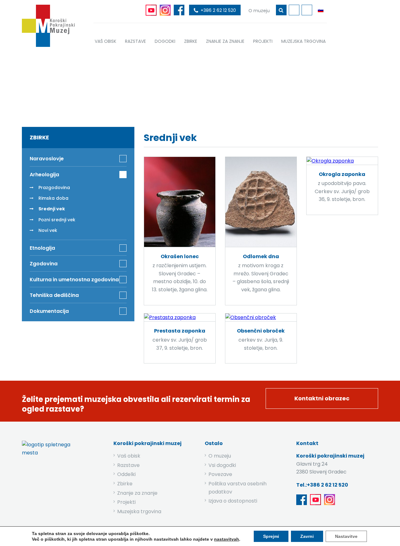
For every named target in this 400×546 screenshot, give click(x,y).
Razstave (128, 465)
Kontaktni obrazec (321, 398)
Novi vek (47, 230)
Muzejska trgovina (139, 511)
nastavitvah (226, 539)
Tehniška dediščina (54, 295)
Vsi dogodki (222, 465)
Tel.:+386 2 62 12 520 (322, 484)
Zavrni (307, 536)
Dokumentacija (49, 311)
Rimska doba (53, 198)
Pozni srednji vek (56, 220)
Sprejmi (271, 536)
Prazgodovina (54, 187)
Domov (147, 85)
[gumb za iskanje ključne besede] (281, 10)
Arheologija (208, 85)
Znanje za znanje (137, 493)
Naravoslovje (47, 158)
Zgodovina (44, 263)
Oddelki (126, 474)
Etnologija (42, 248)
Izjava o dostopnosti (232, 500)
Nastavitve (346, 536)
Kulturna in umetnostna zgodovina (74, 279)
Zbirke (175, 85)
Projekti (126, 502)
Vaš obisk (128, 455)
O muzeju (219, 455)
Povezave (220, 474)
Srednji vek (51, 209)
